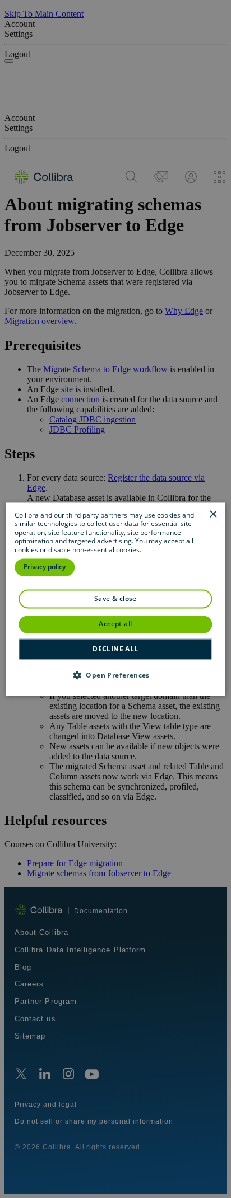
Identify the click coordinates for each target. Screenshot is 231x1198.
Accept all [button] (115, 624)
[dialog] (115, 599)
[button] (115, 675)
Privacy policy (45, 567)
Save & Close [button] (115, 598)
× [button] (213, 514)
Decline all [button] (115, 649)
